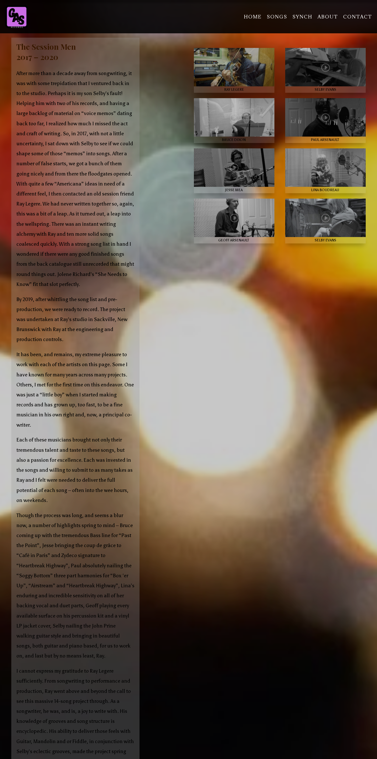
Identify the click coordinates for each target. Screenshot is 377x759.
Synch (302, 17)
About (328, 17)
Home (253, 17)
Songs (277, 17)
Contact (357, 17)
